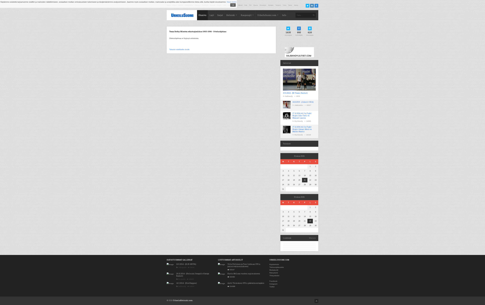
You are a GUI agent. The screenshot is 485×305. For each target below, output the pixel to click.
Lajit (212, 15)
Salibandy (289, 96)
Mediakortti (273, 270)
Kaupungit (246, 15)
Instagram (273, 284)
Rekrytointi (273, 273)
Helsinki (230, 15)
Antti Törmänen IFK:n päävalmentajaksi (245, 283)
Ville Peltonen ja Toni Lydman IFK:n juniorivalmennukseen (243, 265)
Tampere (278, 5)
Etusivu (202, 15)
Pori (250, 5)
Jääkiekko (298, 105)
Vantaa (296, 5)
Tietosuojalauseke (276, 267)
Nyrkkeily (298, 121)
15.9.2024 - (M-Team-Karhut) (295, 93)
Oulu (245, 5)
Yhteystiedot (274, 276)
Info (284, 15)
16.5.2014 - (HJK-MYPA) (186, 264)
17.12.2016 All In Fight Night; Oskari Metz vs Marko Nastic (302, 129)
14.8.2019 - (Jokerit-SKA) (303, 102)
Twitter (272, 287)
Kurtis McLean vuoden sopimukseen (243, 273)
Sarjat (220, 15)
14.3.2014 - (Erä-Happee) (186, 283)
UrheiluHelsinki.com (183, 300)
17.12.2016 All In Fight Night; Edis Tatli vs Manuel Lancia (301, 115)
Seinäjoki (270, 5)
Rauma (255, 5)
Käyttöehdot (274, 264)
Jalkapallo (182, 267)
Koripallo (182, 279)
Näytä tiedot (231, 2)
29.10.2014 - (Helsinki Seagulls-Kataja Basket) (192, 274)
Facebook (273, 281)
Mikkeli (240, 5)
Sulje (233, 5)
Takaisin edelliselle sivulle (179, 49)
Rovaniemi (263, 5)
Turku (284, 5)
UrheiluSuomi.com (266, 15)
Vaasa (290, 5)
